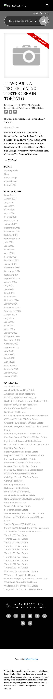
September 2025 (12, 238)
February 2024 (11, 300)
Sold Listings (10, 184)
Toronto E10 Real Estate (16, 564)
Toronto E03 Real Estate (16, 542)
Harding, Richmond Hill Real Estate (21, 451)
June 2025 (9, 245)
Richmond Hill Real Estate (16, 487)
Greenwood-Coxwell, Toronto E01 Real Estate (26, 444)
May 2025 (9, 249)
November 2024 (12, 271)
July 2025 (9, 242)
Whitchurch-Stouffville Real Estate (21, 585)
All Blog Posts (11, 170)
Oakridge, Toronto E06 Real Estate (21, 477)
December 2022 (12, 336)
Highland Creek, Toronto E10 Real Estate (24, 455)
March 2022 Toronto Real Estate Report (23, 469)
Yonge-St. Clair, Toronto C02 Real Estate (23, 589)
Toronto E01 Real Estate (16, 535)
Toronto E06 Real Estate (16, 553)
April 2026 (9, 213)
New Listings (10, 177)
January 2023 (10, 332)
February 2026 (11, 220)
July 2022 (9, 350)
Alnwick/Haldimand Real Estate (19, 390)
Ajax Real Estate (12, 386)
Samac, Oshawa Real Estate (17, 506)
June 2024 (9, 289)
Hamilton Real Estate (14, 448)
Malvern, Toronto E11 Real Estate (20, 466)
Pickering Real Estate (14, 484)
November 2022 (12, 340)
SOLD (47, 13)
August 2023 (10, 314)
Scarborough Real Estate (16, 509)
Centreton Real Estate (14, 411)
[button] (8, 616)
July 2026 (9, 202)
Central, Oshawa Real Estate (18, 408)
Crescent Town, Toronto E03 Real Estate (23, 422)
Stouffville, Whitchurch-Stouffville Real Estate (26, 527)
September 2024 (12, 278)
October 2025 (11, 234)
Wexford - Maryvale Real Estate (19, 575)
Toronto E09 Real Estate (16, 560)
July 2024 (9, 285)
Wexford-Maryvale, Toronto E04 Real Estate (25, 578)
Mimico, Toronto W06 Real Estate (20, 473)
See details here (11, 127)
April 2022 (9, 361)
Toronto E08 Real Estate (16, 556)
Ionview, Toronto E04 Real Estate (20, 459)
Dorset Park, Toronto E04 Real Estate (28, 108)
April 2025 (9, 253)
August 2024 (10, 282)
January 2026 (10, 224)
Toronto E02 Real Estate (16, 538)
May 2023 (9, 325)
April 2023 (9, 329)
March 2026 (10, 216)
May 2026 (9, 209)
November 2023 (12, 307)
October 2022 (11, 343)
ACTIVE (36, 13)
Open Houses (10, 181)
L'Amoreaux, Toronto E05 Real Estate (22, 462)
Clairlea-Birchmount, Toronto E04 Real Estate (26, 415)
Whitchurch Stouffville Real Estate (20, 582)
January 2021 (10, 376)
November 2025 (12, 231)
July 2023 (9, 318)
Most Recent (10, 195)
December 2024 (12, 267)
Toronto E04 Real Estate (16, 546)
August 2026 (10, 198)
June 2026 (9, 205)
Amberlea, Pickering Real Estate (19, 393)
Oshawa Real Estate (13, 480)
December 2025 (12, 227)
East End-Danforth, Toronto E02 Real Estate (25, 437)
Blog (6, 173)
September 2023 (12, 311)
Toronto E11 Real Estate (16, 567)
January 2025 (10, 263)
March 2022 (10, 365)
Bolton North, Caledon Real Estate (20, 404)
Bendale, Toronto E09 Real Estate (20, 397)
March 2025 (10, 256)
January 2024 (10, 303)
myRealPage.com (31, 659)
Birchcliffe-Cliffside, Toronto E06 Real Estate (26, 401)
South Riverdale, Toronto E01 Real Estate (24, 513)
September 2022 (12, 347)
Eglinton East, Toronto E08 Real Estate (22, 440)
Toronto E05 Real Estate (16, 549)
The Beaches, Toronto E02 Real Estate (22, 531)
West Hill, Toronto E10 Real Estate (21, 571)
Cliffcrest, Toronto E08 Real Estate (21, 419)
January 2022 (10, 372)
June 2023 (9, 321)
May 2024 (9, 293)
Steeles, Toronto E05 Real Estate (19, 524)
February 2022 (11, 369)
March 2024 (10, 296)
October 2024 (11, 274)
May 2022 (9, 358)
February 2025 (11, 260)
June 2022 (9, 354)
